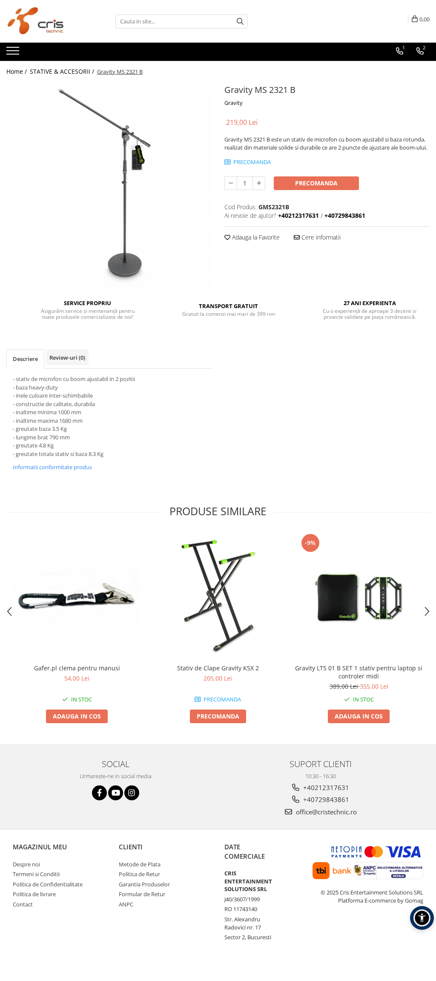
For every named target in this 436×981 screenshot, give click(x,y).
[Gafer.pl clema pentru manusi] (77, 596)
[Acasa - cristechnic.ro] (49, 21)
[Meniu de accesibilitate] (422, 918)
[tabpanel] (109, 185)
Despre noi (26, 864)
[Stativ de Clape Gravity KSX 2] (218, 596)
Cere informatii (320, 237)
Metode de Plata (140, 864)
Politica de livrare (34, 894)
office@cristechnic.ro (325, 812)
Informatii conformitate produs (52, 467)
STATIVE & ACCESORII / (63, 71)
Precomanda (316, 183)
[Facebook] (99, 792)
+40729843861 (325, 799)
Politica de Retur (139, 874)
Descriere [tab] (25, 359)
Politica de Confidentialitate (48, 884)
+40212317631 (325, 787)
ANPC (126, 904)
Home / (17, 71)
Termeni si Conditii (36, 874)
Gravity (233, 103)
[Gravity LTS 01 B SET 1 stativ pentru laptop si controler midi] (359, 596)
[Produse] (13, 53)
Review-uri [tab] (67, 357)
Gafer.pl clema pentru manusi (77, 668)
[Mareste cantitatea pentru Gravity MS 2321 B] (258, 183)
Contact (23, 904)
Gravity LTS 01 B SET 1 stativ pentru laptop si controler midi (358, 672)
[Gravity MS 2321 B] (109, 185)
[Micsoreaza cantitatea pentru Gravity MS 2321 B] (230, 183)
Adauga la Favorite (255, 237)
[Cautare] (240, 21)
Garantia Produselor (144, 884)
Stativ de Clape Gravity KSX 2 (218, 668)
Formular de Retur (142, 894)
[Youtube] (115, 792)
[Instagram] (131, 792)
